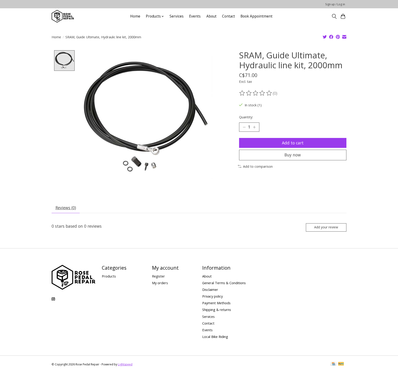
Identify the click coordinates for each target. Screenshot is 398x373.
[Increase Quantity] (254, 127)
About (211, 16)
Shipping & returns (216, 309)
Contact (228, 16)
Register (158, 276)
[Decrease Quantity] (244, 127)
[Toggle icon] (334, 16)
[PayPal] (341, 364)
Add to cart (293, 143)
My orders (160, 282)
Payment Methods (216, 303)
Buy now (292, 155)
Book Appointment (256, 16)
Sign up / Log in (335, 4)
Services (177, 16)
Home (135, 16)
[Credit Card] (333, 364)
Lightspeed (125, 364)
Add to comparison (258, 166)
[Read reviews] (256, 93)
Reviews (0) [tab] (66, 207)
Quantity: (246, 117)
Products (109, 276)
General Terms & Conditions (224, 282)
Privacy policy (212, 296)
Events (195, 16)
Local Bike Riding (215, 336)
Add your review (326, 227)
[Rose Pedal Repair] (63, 16)
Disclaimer (210, 289)
